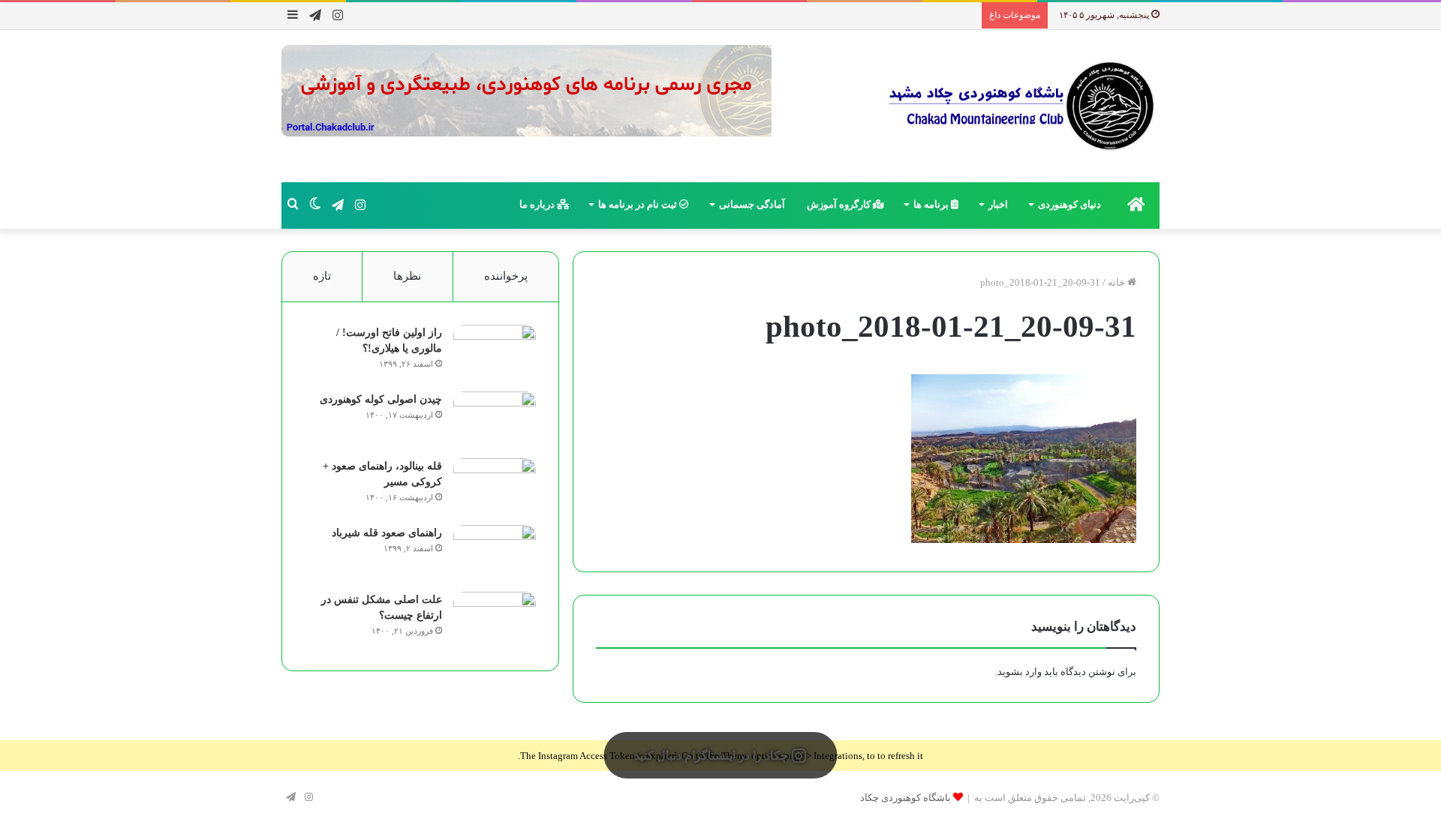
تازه (322, 276)
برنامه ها (932, 204)
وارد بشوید (1019, 671)
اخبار (998, 204)
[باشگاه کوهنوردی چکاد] (1021, 106)
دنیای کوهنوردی (1069, 204)
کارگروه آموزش (840, 204)
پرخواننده (506, 276)
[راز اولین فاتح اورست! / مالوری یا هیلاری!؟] (494, 353)
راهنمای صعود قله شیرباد (387, 532)
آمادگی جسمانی (752, 204)
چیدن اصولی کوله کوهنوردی (381, 399)
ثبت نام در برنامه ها (638, 204)
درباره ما (538, 204)
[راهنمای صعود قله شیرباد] (494, 553)
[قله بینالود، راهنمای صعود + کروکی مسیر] (494, 486)
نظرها (407, 276)
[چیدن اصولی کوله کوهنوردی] (494, 420)
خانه (1117, 282)
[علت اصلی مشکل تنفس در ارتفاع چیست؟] (494, 620)
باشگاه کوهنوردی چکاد (905, 797)
